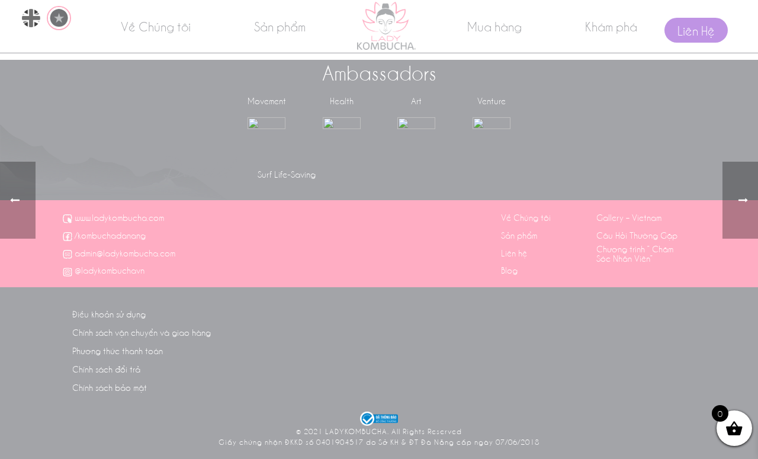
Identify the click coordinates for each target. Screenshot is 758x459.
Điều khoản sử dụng (109, 314)
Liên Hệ (696, 30)
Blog (509, 270)
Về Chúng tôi (156, 26)
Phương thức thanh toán (117, 350)
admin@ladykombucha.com (125, 253)
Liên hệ (514, 253)
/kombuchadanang (110, 235)
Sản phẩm (280, 26)
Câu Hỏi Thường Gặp (636, 235)
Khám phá (611, 26)
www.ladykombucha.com (119, 217)
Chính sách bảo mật (109, 387)
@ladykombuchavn (109, 270)
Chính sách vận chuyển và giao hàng (141, 332)
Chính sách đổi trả (106, 369)
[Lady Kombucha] (386, 26)
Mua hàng (494, 26)
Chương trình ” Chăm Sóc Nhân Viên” (634, 253)
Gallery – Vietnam (628, 217)
